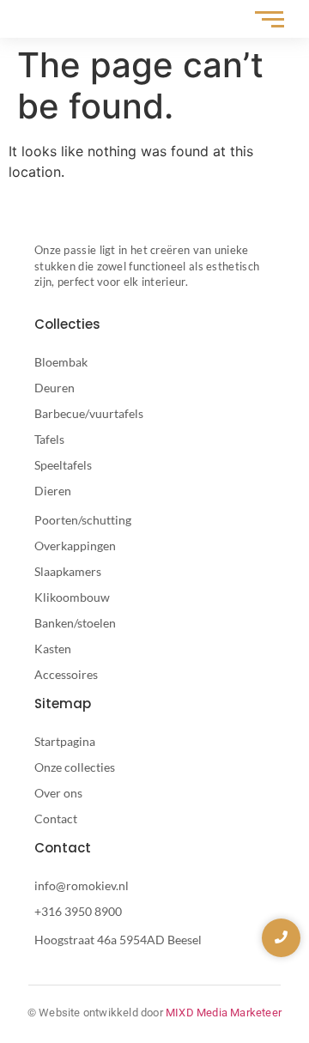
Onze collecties (74, 767)
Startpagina (64, 741)
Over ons (58, 792)
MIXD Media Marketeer (224, 1012)
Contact (55, 818)
